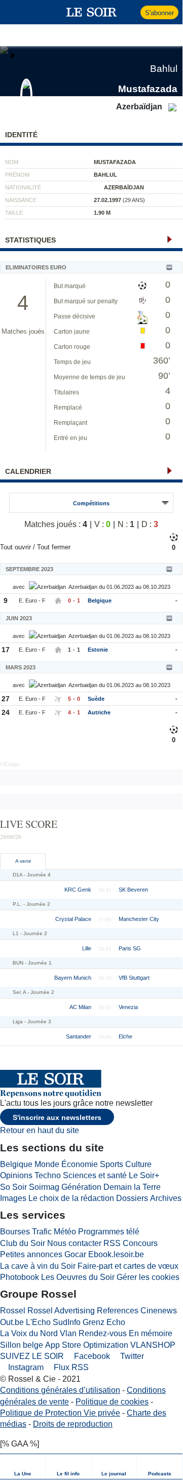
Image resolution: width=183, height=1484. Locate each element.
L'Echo (38, 1322)
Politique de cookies (112, 1401)
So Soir (13, 1187)
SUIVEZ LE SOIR (32, 1356)
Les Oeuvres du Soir (78, 1277)
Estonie (98, 650)
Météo (65, 1231)
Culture (138, 1164)
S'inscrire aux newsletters (57, 1117)
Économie (79, 1164)
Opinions (16, 1175)
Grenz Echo (104, 1322)
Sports (111, 1164)
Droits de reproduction (73, 1424)
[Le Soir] (91, 12)
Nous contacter (74, 1243)
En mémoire (150, 1333)
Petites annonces (31, 1254)
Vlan (68, 1333)
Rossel (12, 1310)
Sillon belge (21, 1345)
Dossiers (132, 1198)
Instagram (25, 1367)
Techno (47, 1175)
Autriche (99, 712)
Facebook (91, 1356)
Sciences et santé (95, 1175)
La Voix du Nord (29, 1333)
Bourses (15, 1231)
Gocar (75, 1254)
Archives (165, 1198)
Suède (96, 699)
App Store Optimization (86, 1345)
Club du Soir (22, 1243)
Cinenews (158, 1310)
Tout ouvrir (15, 547)
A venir (23, 861)
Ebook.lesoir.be (116, 1254)
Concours (140, 1243)
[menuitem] (23, 1466)
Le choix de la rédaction (71, 1198)
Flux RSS (70, 1367)
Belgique (100, 600)
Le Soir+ (144, 1175)
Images (13, 1198)
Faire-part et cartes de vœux (128, 1266)
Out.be (12, 1322)
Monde (46, 1164)
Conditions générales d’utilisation (60, 1390)
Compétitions (91, 503)
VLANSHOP (152, 1345)
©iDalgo (9, 764)
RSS (112, 1243)
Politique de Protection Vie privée (60, 1413)
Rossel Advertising (61, 1310)
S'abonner (159, 13)
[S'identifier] (131, 12)
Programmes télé (108, 1231)
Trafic (42, 1231)
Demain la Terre (132, 1187)
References (117, 1310)
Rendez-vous (103, 1333)
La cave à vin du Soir (38, 1266)
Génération (81, 1187)
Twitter (131, 1356)
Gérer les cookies (148, 1277)
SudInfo (67, 1322)
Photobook (19, 1277)
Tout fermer (53, 547)
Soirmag (44, 1187)
